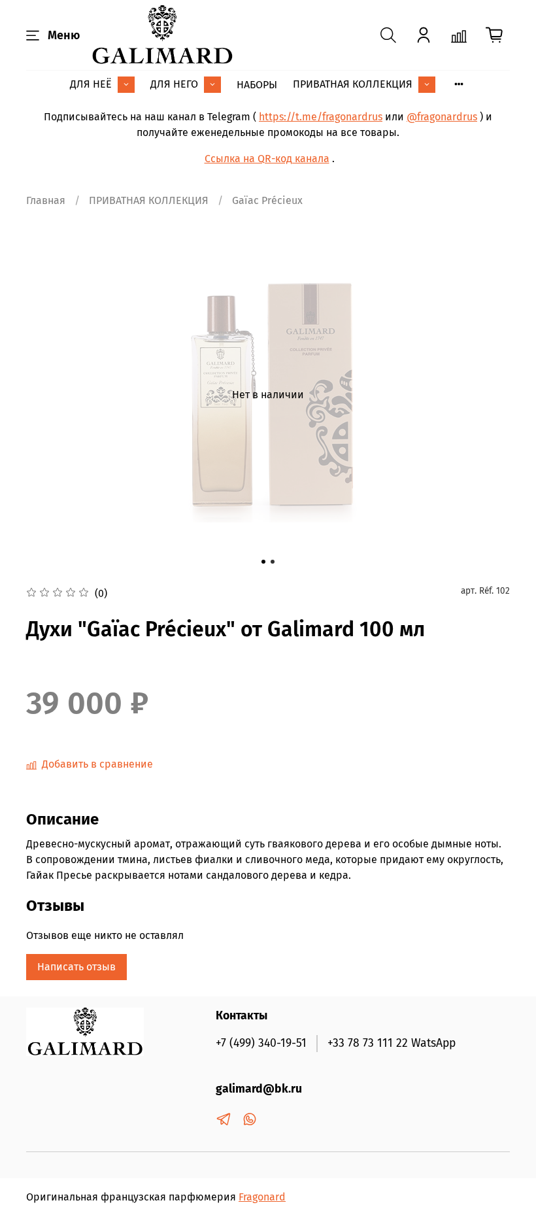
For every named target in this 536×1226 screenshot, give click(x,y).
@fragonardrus (442, 117)
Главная (45, 200)
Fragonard (262, 1197)
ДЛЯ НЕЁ (91, 84)
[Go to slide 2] (273, 562)
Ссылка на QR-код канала (267, 158)
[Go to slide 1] (263, 562)
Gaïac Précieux (267, 200)
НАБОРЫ (257, 84)
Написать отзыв (76, 967)
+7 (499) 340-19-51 (261, 1043)
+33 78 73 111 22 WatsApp (391, 1043)
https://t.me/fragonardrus (320, 117)
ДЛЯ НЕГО (174, 84)
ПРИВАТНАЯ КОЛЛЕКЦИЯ (352, 84)
